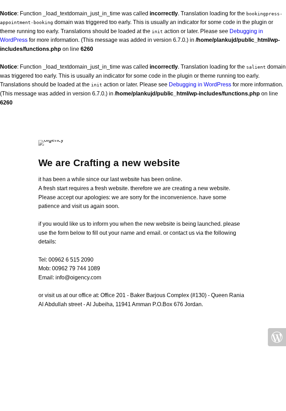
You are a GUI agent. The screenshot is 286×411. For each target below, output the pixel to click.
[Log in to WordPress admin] (277, 337)
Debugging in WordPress (200, 84)
